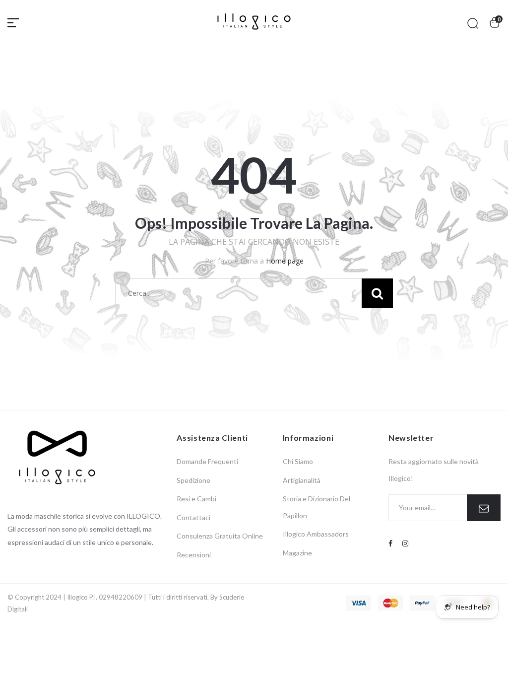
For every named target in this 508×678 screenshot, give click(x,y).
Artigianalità (301, 480)
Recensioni (194, 554)
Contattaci (193, 517)
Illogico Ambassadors (316, 534)
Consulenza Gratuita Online (220, 536)
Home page (285, 261)
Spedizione (193, 480)
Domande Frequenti (207, 461)
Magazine (297, 552)
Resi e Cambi (196, 498)
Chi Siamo (298, 461)
